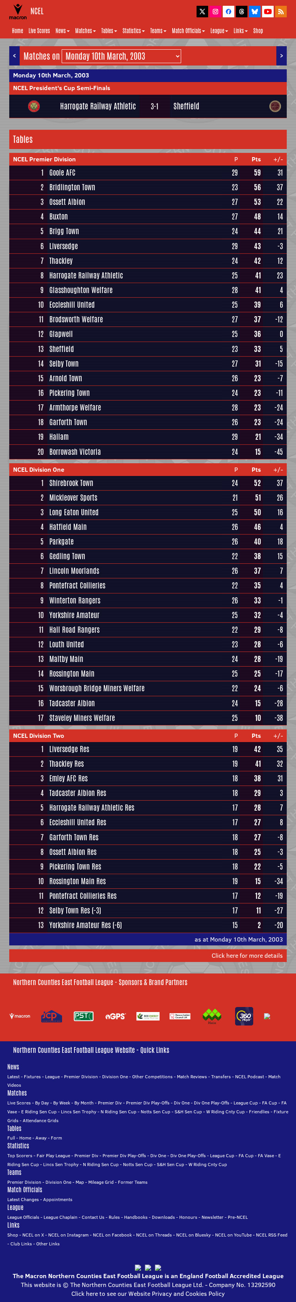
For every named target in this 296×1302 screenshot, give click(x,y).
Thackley (60, 260)
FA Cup (269, 1102)
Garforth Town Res (73, 837)
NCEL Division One (38, 469)
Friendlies (259, 1111)
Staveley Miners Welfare (82, 717)
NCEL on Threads (154, 1235)
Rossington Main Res (77, 881)
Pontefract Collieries (77, 585)
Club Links (21, 1243)
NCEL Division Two (38, 735)
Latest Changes (23, 1199)
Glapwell (61, 333)
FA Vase (266, 1155)
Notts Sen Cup (155, 1111)
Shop (258, 31)
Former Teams (133, 1182)
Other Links (48, 1243)
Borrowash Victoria (75, 451)
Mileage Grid (101, 1182)
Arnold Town (65, 378)
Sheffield (186, 106)
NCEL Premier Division (44, 159)
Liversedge (63, 246)
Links (239, 31)
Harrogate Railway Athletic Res (91, 807)
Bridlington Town (72, 187)
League (217, 31)
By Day (42, 1102)
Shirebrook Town (71, 483)
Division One (115, 1076)
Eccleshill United (72, 304)
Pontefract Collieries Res (82, 895)
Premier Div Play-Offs (148, 1102)
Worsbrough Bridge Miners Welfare (97, 688)
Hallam (59, 436)
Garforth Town (68, 422)
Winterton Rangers (74, 600)
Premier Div (110, 1102)
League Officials (23, 1217)
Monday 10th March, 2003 (51, 75)
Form (56, 1137)
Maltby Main (66, 659)
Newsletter (213, 1217)
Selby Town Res (69, 910)
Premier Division (81, 1076)
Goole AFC (62, 172)
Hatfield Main (68, 526)
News (61, 31)
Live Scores (39, 31)
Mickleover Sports (73, 497)
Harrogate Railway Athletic (98, 106)
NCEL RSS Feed (272, 1235)
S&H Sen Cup (188, 1111)
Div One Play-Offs (211, 1102)
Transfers (221, 1076)
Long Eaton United (74, 512)
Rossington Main (71, 673)
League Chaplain (60, 1217)
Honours (188, 1217)
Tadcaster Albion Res (77, 793)
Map (80, 1182)
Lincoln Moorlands (74, 570)
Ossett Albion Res (72, 851)
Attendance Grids (41, 1120)
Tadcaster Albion (72, 703)
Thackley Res (66, 763)
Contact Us (93, 1217)
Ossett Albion (67, 201)
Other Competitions (152, 1076)
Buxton (58, 216)
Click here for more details (247, 955)
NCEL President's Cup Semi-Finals (61, 88)
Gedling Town (67, 556)
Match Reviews (192, 1076)
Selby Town (64, 363)
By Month (84, 1102)
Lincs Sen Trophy (78, 1111)
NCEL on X (33, 1235)
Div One (182, 1102)
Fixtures (32, 1076)
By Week (61, 1102)
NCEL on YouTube (233, 1235)
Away (41, 1137)
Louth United (66, 644)
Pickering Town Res (75, 866)
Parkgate (61, 541)
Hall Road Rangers (74, 629)
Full (11, 1137)
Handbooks (136, 1217)
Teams (156, 31)
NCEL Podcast (249, 1076)
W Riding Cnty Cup (225, 1111)
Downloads (163, 1217)
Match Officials (186, 31)
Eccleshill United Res (77, 822)
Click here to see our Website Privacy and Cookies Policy (148, 1293)
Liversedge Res (69, 749)
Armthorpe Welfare (75, 407)
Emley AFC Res (68, 778)
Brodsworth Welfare (76, 319)
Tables (107, 31)
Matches (83, 31)
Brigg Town (64, 231)
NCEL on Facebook (112, 1235)
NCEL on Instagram (68, 1235)
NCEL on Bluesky (193, 1235)
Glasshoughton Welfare (81, 290)
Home (17, 31)
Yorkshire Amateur (74, 615)
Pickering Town (69, 392)
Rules (114, 1217)
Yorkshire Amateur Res (80, 925)
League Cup (246, 1102)
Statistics (132, 31)
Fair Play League (53, 1155)
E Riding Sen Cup (39, 1111)
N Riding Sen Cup (118, 1111)
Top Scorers (19, 1155)
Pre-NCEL (238, 1217)
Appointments (57, 1199)
